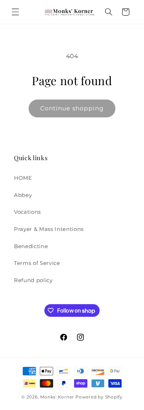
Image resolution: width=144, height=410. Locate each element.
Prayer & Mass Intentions (49, 229)
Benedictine (31, 246)
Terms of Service (37, 263)
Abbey (23, 195)
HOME (23, 178)
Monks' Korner (57, 396)
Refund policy (33, 280)
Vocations (27, 212)
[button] (15, 12)
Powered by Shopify (99, 396)
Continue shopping (72, 108)
